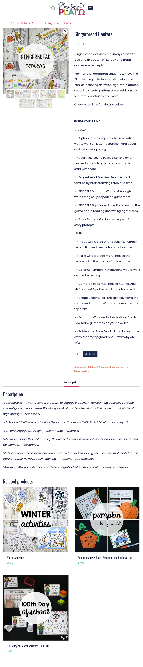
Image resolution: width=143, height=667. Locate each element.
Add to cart (90, 353)
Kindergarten (116, 367)
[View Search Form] (53, 8)
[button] (65, 31)
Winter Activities (15, 558)
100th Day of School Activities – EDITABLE (29, 646)
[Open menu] (90, 8)
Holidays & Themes (97, 367)
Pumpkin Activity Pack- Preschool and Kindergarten (105, 558)
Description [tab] (71, 382)
